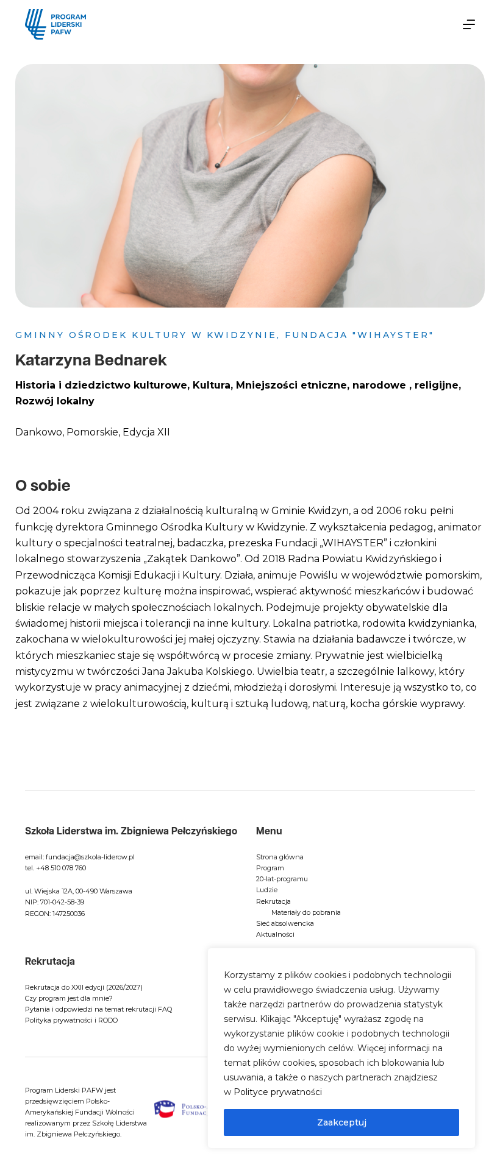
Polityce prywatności (278, 1092)
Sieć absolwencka (285, 923)
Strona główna (280, 857)
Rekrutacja (273, 901)
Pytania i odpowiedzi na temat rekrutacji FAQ (98, 1009)
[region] (341, 1048)
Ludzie (266, 890)
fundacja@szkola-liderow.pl (90, 857)
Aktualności (275, 934)
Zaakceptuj (341, 1122)
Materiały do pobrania (306, 912)
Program (270, 868)
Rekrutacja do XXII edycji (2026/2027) (84, 987)
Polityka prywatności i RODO (71, 1020)
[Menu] (469, 24)
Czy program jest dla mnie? (69, 998)
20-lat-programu (282, 879)
